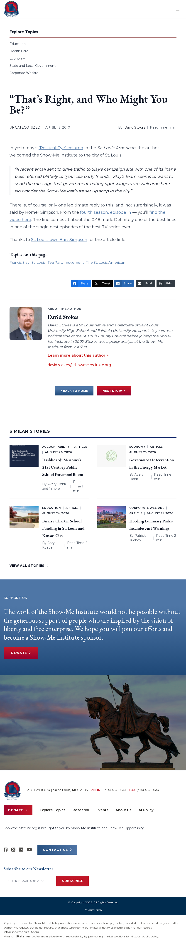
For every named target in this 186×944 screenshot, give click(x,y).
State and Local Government (33, 66)
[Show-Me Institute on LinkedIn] (21, 850)
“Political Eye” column (61, 147)
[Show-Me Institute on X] (13, 850)
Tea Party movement (66, 262)
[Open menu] (177, 9)
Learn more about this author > (78, 355)
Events (102, 810)
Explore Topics (52, 810)
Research (81, 810)
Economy (17, 58)
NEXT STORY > (114, 391)
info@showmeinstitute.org (21, 932)
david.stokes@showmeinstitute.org (79, 365)
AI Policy (146, 810)
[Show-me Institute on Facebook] (6, 850)
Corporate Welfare (24, 73)
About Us (123, 810)
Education (18, 44)
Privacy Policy (93, 909)
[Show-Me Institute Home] (11, 9)
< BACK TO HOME (74, 391)
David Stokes (134, 127)
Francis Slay (19, 262)
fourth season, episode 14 (105, 212)
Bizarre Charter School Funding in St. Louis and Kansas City (63, 528)
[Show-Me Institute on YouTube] (29, 850)
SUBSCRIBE (72, 881)
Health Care (19, 51)
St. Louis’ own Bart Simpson (59, 239)
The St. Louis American (105, 262)
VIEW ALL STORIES (27, 566)
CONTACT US (55, 850)
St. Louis (38, 262)
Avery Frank (56, 484)
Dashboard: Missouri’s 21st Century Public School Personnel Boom (62, 467)
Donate (19, 653)
